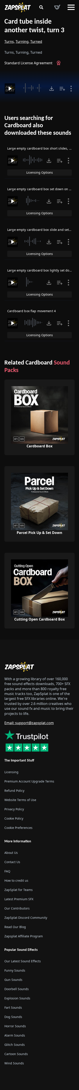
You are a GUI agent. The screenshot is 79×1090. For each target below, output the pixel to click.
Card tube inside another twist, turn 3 (34, 26)
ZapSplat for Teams (18, 890)
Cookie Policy (13, 818)
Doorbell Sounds (16, 989)
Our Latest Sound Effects (22, 961)
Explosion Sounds (17, 998)
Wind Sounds (14, 1063)
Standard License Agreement (28, 63)
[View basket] (57, 7)
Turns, (9, 41)
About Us (11, 853)
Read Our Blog (15, 927)
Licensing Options (39, 172)
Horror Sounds (15, 1026)
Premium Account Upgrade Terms (29, 781)
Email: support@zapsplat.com (29, 722)
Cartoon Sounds (16, 1054)
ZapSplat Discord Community (25, 917)
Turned (36, 41)
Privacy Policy (14, 809)
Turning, (22, 41)
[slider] (32, 88)
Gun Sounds (13, 980)
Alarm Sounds (14, 1035)
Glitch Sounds (14, 1045)
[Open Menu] (71, 7)
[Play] (10, 88)
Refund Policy (14, 790)
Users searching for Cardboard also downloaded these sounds (37, 125)
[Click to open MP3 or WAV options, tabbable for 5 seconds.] (51, 88)
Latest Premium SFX (18, 899)
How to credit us (16, 880)
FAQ (7, 871)
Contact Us (12, 862)
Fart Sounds (13, 1007)
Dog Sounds (13, 1017)
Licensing (11, 772)
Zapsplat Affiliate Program (23, 936)
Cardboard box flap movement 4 (31, 311)
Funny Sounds (14, 970)
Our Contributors (17, 908)
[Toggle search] (41, 7)
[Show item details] (71, 88)
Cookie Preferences (18, 828)
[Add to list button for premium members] (62, 88)
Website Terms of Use (20, 800)
